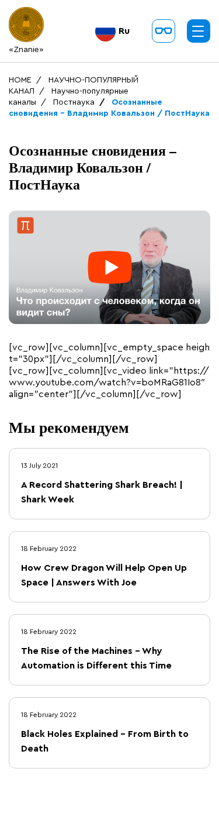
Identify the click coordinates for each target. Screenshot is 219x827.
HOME (20, 80)
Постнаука (74, 102)
